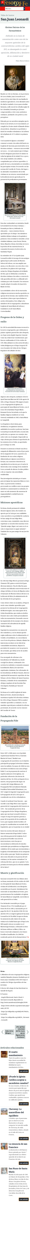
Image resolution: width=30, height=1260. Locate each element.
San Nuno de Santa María (18, 1170)
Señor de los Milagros (9, 1032)
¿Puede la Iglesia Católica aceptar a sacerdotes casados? (19, 1079)
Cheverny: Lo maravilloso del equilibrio (16, 1112)
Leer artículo (24, 1071)
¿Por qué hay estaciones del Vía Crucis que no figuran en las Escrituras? (20, 1032)
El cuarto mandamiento (16, 1054)
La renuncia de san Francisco (18, 1146)
